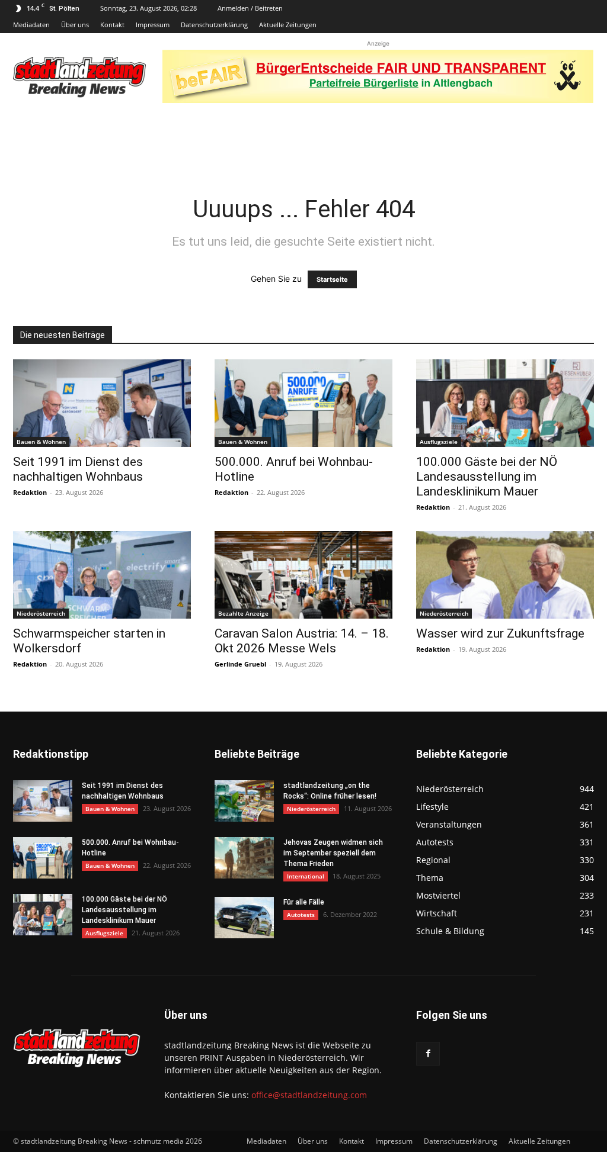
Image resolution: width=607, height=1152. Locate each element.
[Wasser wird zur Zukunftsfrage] (505, 575)
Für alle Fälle (303, 902)
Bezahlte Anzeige (243, 613)
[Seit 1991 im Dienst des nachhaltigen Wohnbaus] (102, 403)
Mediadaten (31, 24)
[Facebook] (428, 1054)
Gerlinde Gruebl (240, 663)
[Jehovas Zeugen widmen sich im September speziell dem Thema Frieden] (244, 858)
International (305, 876)
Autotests (301, 914)
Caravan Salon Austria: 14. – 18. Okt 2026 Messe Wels (302, 640)
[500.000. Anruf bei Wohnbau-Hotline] (303, 403)
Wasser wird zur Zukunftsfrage (500, 633)
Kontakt (112, 24)
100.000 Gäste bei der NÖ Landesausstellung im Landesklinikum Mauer (486, 476)
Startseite (332, 279)
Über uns (75, 24)
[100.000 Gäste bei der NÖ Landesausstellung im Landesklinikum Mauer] (505, 403)
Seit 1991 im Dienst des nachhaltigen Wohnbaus (78, 469)
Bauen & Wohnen (41, 441)
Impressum (153, 24)
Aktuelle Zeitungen (288, 24)
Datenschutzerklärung (214, 24)
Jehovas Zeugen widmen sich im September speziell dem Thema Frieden (333, 853)
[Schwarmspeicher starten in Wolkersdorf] (102, 575)
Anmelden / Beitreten (250, 8)
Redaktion (30, 492)
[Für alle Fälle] (244, 917)
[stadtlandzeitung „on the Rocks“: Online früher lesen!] (244, 801)
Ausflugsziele (439, 441)
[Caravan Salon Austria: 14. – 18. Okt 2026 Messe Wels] (303, 575)
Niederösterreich (41, 613)
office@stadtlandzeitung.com (309, 1094)
